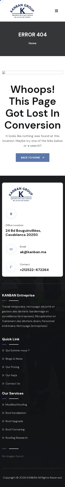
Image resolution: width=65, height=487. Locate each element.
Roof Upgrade (14, 421)
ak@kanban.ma (33, 252)
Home (32, 43)
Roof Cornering (15, 429)
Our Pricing (12, 367)
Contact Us (13, 383)
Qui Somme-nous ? (18, 350)
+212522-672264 (34, 269)
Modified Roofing (16, 404)
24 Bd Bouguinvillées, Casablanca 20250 (23, 232)
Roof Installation (16, 413)
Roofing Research (17, 438)
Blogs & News (14, 359)
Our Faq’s (11, 375)
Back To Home (30, 157)
